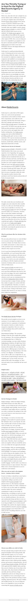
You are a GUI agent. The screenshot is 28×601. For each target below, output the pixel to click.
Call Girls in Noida (21, 380)
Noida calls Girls (19, 221)
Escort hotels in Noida (12, 564)
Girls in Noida (9, 124)
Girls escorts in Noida (18, 164)
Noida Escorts (12, 107)
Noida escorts (5, 44)
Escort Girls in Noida (11, 21)
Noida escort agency (15, 223)
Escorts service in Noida (7, 149)
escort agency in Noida (12, 431)
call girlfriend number (13, 374)
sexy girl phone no (21, 376)
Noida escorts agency (14, 33)
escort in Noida (11, 437)
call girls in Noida (14, 372)
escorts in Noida (9, 209)
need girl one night (6, 378)
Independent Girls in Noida (16, 279)
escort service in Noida (16, 63)
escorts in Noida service (16, 585)
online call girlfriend (18, 378)
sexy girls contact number (8, 380)
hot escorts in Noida (16, 501)
